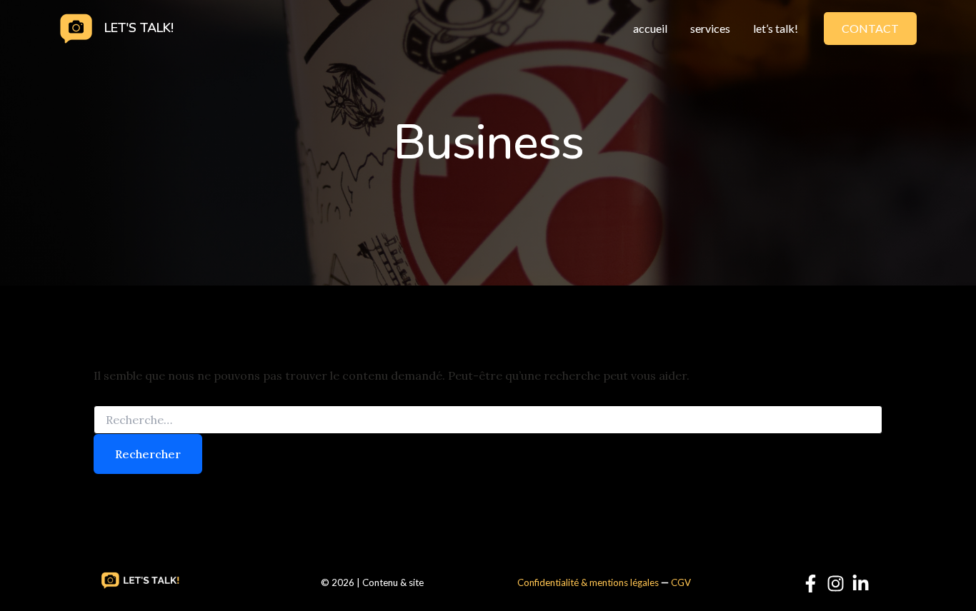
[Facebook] (811, 583)
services (710, 28)
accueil (650, 28)
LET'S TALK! (139, 27)
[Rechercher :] (488, 420)
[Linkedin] (861, 583)
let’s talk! (775, 28)
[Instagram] (836, 583)
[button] (870, 28)
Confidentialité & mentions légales (588, 582)
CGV (681, 582)
